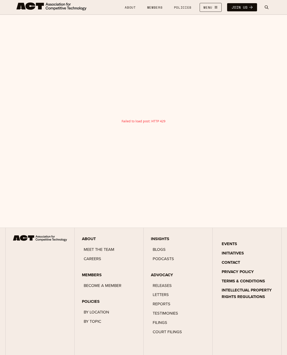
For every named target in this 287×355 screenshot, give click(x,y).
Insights (160, 239)
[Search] (266, 7)
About (89, 239)
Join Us (240, 7)
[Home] (51, 6)
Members (92, 275)
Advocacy (162, 275)
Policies (91, 301)
